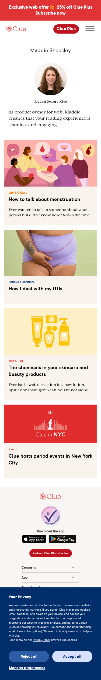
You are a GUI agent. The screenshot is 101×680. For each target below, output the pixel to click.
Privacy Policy (41, 640)
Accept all (72, 656)
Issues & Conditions (21, 282)
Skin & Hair (16, 360)
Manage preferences (27, 668)
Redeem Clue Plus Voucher (51, 553)
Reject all (28, 656)
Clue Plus (66, 29)
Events (13, 449)
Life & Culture (18, 192)
